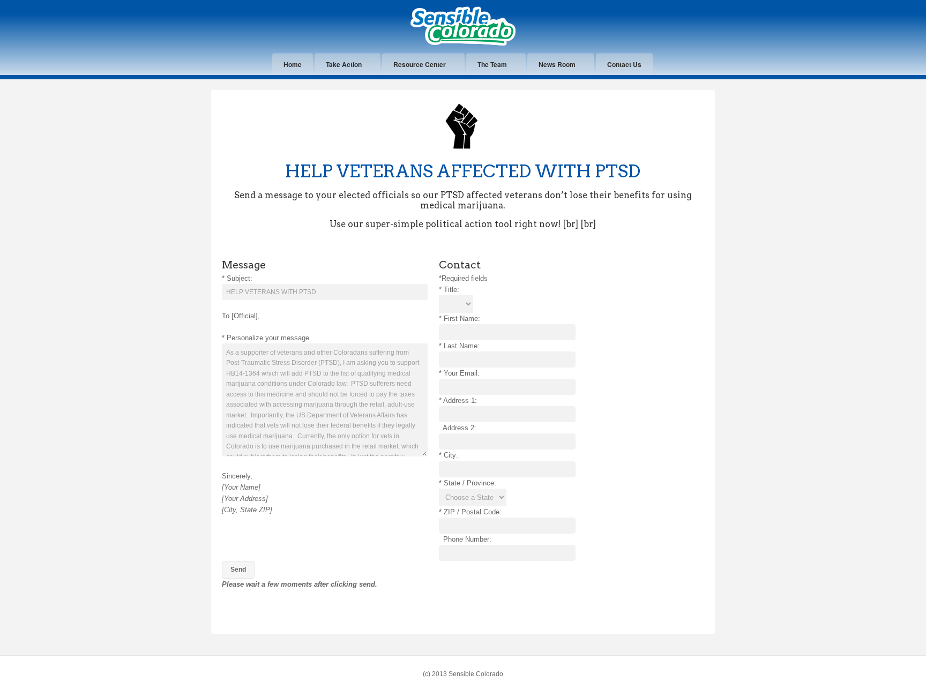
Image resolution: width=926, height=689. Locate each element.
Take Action (344, 64)
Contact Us (624, 64)
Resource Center (419, 64)
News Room (557, 64)
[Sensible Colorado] (463, 44)
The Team (492, 64)
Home (292, 64)
